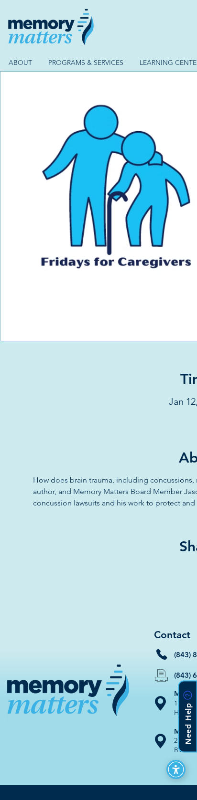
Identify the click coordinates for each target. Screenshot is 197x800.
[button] (20, 63)
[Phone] (161, 654)
